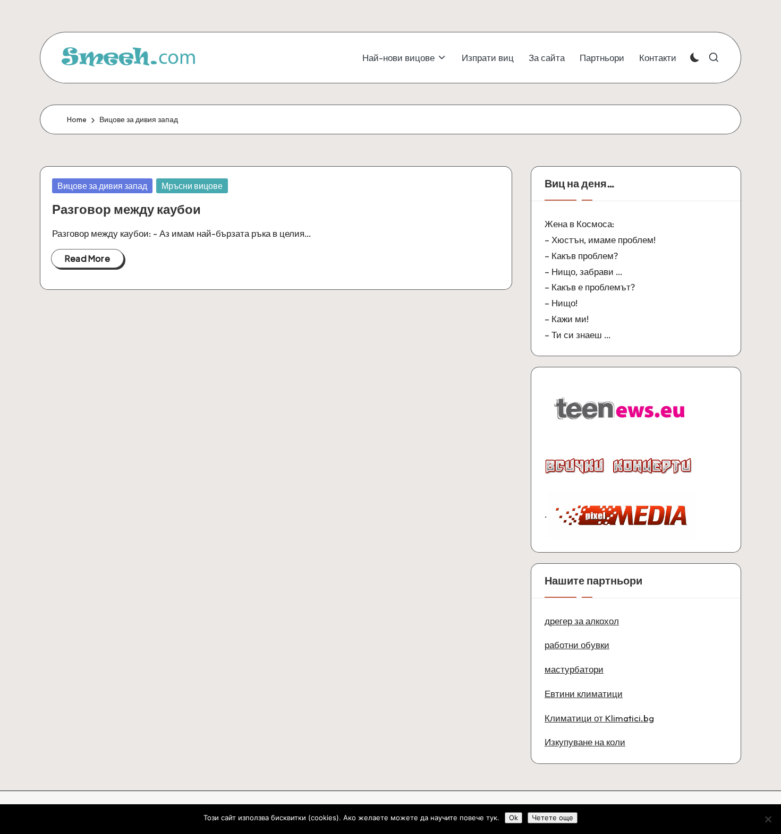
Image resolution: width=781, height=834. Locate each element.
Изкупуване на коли (585, 741)
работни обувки (577, 644)
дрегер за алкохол (582, 620)
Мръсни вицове (192, 185)
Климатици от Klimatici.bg (599, 718)
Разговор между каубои (126, 209)
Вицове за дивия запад (102, 185)
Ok (513, 817)
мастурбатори (574, 669)
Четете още (552, 817)
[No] (767, 819)
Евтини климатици (584, 693)
